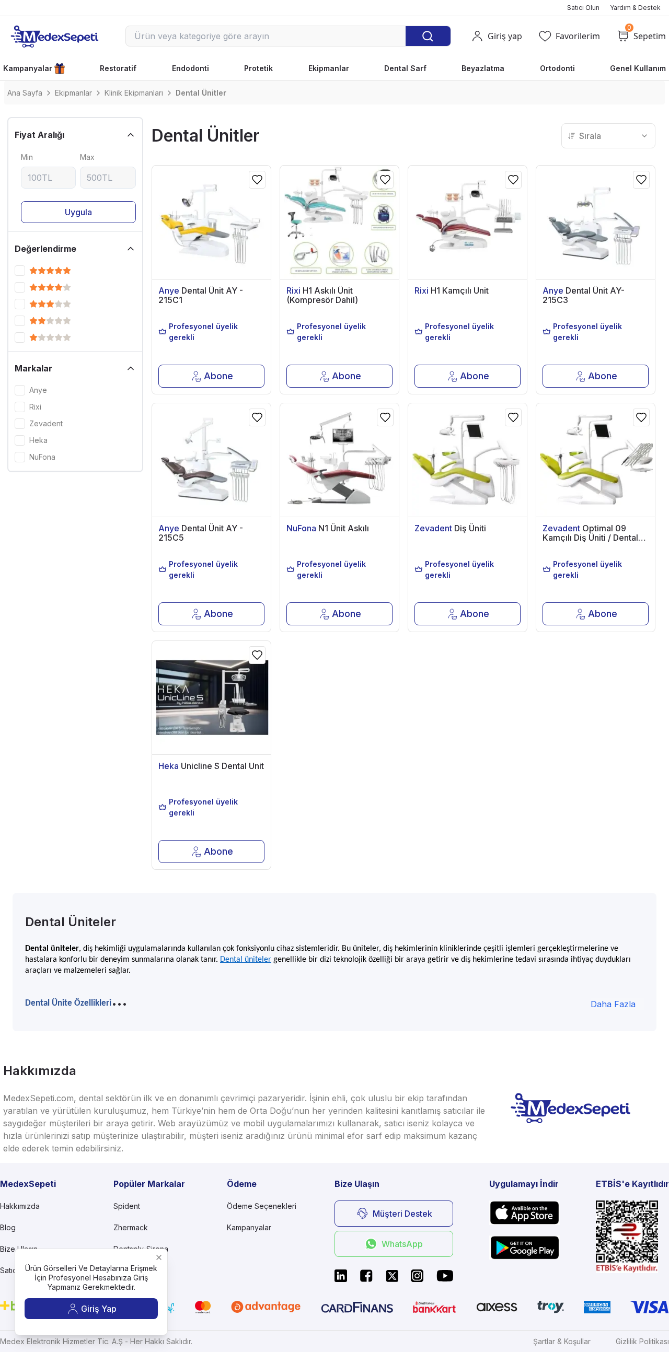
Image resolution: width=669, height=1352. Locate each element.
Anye (38, 390)
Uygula (78, 212)
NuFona (42, 457)
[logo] (54, 36)
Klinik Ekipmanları (134, 92)
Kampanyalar (27, 68)
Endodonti (190, 68)
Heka (38, 440)
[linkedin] (340, 1275)
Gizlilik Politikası (642, 1341)
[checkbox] (20, 270)
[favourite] (257, 180)
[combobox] (608, 135)
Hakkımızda (20, 1206)
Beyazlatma (483, 68)
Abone (218, 375)
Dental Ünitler (201, 92)
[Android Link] (524, 1248)
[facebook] (366, 1275)
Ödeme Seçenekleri (261, 1206)
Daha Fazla (613, 1004)
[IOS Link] (524, 1213)
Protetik (258, 68)
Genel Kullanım (638, 68)
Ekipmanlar (328, 68)
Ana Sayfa (24, 92)
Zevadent (46, 423)
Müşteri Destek (402, 1213)
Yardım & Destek (635, 7)
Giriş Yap (99, 1308)
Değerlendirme (45, 248)
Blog (8, 1227)
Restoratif (118, 68)
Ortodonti (557, 68)
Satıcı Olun (583, 7)
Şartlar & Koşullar (562, 1341)
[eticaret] (632, 1237)
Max (87, 157)
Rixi (35, 407)
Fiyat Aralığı (39, 135)
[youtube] (444, 1275)
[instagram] (417, 1275)
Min (27, 157)
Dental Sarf (405, 68)
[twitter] (392, 1275)
